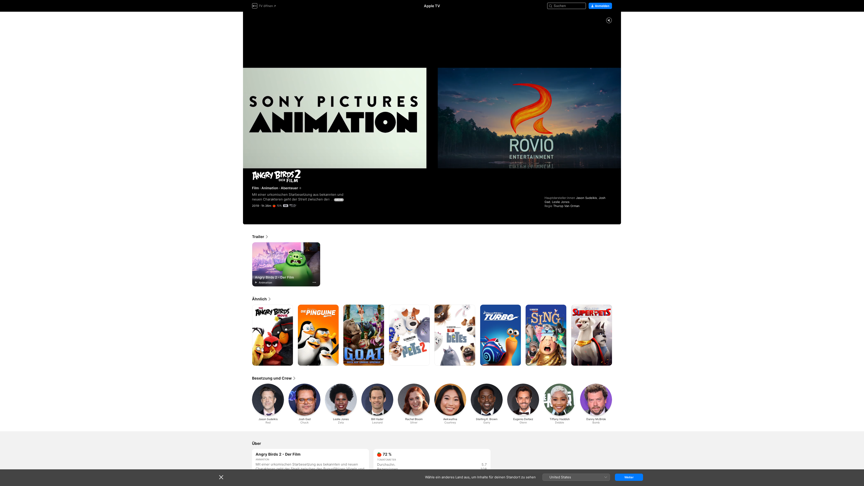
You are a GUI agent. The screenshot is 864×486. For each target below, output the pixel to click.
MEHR (338, 199)
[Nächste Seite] (616, 335)
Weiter (629, 477)
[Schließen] (221, 477)
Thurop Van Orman (566, 206)
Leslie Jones (560, 202)
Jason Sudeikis (586, 198)
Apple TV (432, 6)
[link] (260, 236)
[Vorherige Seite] (247, 335)
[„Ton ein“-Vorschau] (609, 20)
